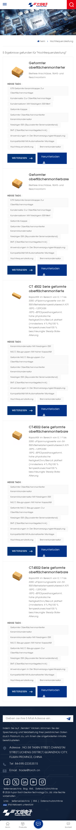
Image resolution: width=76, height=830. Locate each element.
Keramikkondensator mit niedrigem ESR (30, 346)
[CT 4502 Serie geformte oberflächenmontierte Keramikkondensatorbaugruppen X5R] (17, 294)
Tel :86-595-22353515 (23, 764)
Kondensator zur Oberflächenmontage (30, 99)
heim (42, 41)
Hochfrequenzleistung (21, 147)
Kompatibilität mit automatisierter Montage (32, 141)
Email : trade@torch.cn (24, 770)
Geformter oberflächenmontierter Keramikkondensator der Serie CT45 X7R (48, 66)
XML (31, 789)
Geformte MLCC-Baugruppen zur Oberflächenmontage (27, 360)
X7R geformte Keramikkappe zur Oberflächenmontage (27, 91)
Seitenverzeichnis (13, 789)
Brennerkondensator (50, 147)
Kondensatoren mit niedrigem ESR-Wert (30, 104)
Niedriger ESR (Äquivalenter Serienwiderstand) (34, 125)
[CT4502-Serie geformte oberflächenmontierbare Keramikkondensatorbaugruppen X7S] (17, 575)
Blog (25, 789)
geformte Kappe (18, 110)
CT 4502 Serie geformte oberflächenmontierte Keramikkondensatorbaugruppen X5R (49, 289)
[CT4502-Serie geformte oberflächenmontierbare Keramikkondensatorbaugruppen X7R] (17, 435)
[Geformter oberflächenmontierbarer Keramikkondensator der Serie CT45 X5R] (17, 182)
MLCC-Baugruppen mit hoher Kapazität (31, 352)
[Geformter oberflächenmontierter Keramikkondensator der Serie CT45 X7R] (17, 71)
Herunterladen (50, 157)
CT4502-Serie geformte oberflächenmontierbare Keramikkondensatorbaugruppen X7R (49, 430)
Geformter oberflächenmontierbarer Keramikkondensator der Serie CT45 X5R (49, 177)
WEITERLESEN (19, 158)
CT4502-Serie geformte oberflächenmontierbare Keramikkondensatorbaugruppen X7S (49, 570)
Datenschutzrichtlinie (46, 789)
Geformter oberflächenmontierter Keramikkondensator (27, 117)
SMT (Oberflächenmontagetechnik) (28, 130)
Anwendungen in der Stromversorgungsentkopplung (37, 136)
